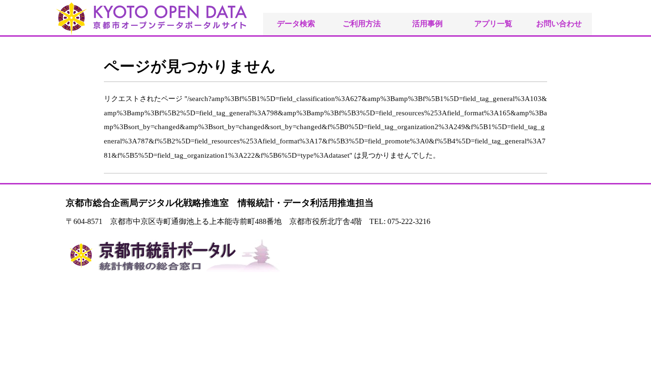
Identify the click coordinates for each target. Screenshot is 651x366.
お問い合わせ (559, 24)
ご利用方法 (362, 24)
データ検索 (296, 24)
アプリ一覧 (493, 24)
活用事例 (427, 24)
